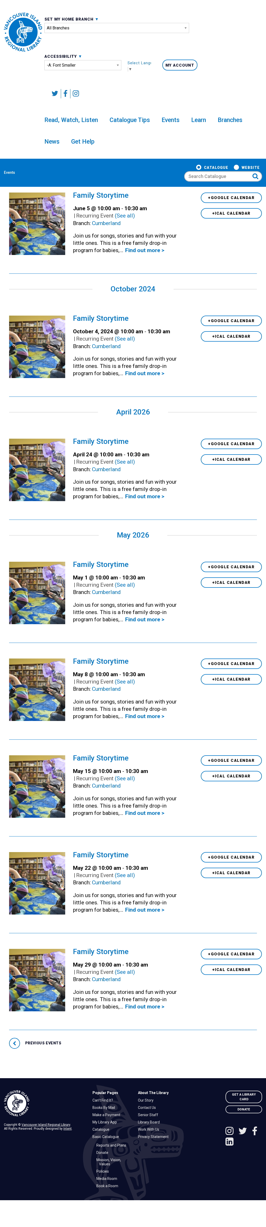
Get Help (83, 141)
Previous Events (43, 1043)
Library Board (150, 1122)
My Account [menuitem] (179, 65)
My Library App (106, 1122)
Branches (230, 120)
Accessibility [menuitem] (61, 56)
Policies (104, 1171)
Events (170, 120)
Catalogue (216, 167)
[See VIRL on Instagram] (74, 93)
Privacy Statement (155, 1137)
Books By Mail (105, 1107)
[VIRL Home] (23, 32)
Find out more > (144, 250)
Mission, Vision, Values (110, 1162)
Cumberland (106, 223)
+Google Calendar (231, 197)
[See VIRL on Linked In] (229, 1142)
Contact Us (148, 1107)
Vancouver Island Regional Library (46, 1125)
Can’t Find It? (104, 1100)
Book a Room (108, 1186)
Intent (67, 1128)
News (51, 141)
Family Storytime (101, 195)
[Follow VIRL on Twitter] (55, 93)
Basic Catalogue (107, 1137)
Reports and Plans (112, 1145)
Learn (198, 120)
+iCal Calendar (231, 213)
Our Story (147, 1100)
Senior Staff (149, 1115)
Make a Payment (107, 1115)
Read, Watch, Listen (71, 120)
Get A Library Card (244, 1097)
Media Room (108, 1179)
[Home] (44, 1103)
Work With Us (150, 1129)
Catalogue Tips (130, 120)
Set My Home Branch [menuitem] (69, 19)
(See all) (125, 216)
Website (251, 167)
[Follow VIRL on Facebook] (65, 93)
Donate (103, 1153)
